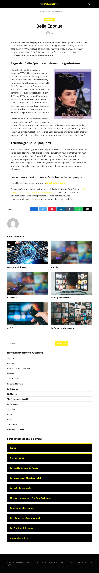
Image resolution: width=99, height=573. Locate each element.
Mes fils (10, 419)
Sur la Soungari (13, 389)
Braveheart (12, 298)
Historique (47, 12)
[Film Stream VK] (49, 4)
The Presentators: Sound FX (18, 399)
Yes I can (10, 358)
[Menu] (10, 4)
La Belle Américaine (55, 183)
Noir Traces (11, 363)
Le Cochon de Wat (14, 404)
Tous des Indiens (14, 379)
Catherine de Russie (17, 267)
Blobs (9, 414)
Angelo (54, 267)
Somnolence (12, 424)
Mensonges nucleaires (16, 429)
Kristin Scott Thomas (29, 192)
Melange (10, 374)
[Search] (89, 4)
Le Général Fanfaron (15, 384)
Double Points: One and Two (18, 368)
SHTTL (10, 328)
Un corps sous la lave (61, 298)
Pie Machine (12, 394)
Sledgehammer (13, 409)
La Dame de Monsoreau (62, 328)
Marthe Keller (46, 192)
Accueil (39, 12)
